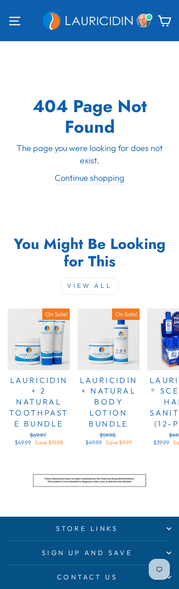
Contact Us (87, 577)
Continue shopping (89, 178)
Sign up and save (87, 552)
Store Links (87, 528)
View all (89, 285)
